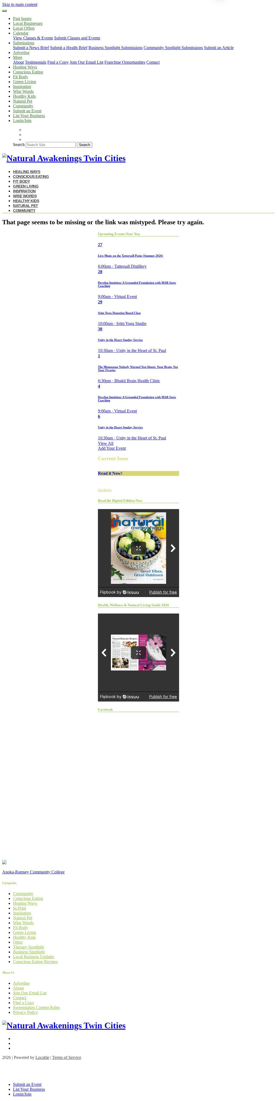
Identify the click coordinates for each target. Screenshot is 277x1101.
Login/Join (22, 120)
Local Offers (24, 28)
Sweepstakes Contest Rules (36, 1007)
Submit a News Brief (31, 47)
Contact (153, 62)
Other (18, 942)
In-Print (19, 908)
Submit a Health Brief (68, 47)
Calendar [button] (20, 33)
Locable (42, 1057)
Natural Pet (22, 101)
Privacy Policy (25, 1012)
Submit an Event (27, 111)
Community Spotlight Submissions (173, 47)
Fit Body (20, 76)
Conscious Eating (28, 72)
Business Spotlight (29, 952)
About (18, 62)
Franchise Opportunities (124, 62)
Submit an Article (219, 47)
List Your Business (29, 115)
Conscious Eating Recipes (35, 961)
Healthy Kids (24, 96)
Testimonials (35, 62)
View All (105, 443)
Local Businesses (27, 23)
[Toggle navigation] (4, 11)
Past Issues (22, 18)
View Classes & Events (33, 38)
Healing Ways (25, 67)
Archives (104, 490)
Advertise (21, 52)
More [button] (17, 57)
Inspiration (22, 86)
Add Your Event (112, 448)
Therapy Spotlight (28, 947)
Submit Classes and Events (77, 38)
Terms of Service (66, 1057)
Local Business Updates (33, 956)
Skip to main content (19, 4)
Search (19, 144)
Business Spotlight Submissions (115, 47)
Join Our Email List (86, 62)
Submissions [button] (23, 42)
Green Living (24, 81)
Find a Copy (58, 62)
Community (23, 106)
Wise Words (23, 91)
